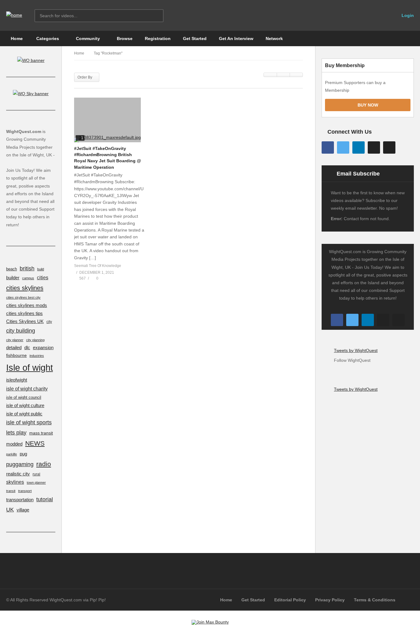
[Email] (389, 147)
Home (16, 38)
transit (10, 491)
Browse (124, 38)
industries (37, 355)
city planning (35, 340)
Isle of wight (29, 367)
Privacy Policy (330, 599)
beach (11, 269)
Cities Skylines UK (25, 321)
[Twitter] (343, 147)
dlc (27, 347)
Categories (47, 38)
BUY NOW (368, 105)
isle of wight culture (25, 405)
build (40, 269)
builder (12, 277)
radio (43, 464)
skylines (15, 482)
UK (10, 509)
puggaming (20, 464)
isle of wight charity (27, 388)
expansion (43, 347)
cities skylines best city (23, 297)
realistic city (18, 473)
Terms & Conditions (374, 599)
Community (87, 38)
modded (14, 444)
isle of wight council (23, 397)
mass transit (41, 432)
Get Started (195, 38)
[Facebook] (328, 147)
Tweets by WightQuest (356, 350)
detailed (14, 347)
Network (274, 38)
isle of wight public (24, 413)
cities (42, 277)
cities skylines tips (24, 313)
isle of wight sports (29, 422)
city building (20, 330)
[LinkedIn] (358, 147)
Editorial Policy (290, 599)
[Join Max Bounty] (210, 622)
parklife (11, 454)
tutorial (44, 499)
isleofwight (16, 379)
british (27, 268)
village (23, 509)
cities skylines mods (26, 305)
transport (25, 491)
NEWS (35, 443)
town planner (36, 482)
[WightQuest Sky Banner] (31, 93)
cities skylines (24, 288)
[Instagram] (374, 147)
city (49, 322)
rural (36, 474)
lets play (16, 432)
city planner (14, 340)
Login (407, 15)
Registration (158, 38)
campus (28, 278)
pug (23, 453)
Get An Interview (236, 38)
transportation (20, 499)
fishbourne (16, 355)
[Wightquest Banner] (31, 60)
